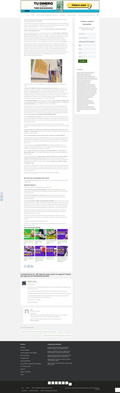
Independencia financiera (82, 93)
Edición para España (71, 15)
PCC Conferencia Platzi (25, 366)
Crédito (85, 78)
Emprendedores (91, 84)
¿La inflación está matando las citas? (50, 258)
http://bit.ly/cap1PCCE (34, 320)
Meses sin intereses (89, 97)
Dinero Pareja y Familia (85, 80)
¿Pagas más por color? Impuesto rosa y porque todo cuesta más (59, 352)
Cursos (33, 15)
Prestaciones (89, 101)
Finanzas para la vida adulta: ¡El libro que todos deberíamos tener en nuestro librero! (62, 259)
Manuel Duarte (51, 359)
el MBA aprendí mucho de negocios (32, 180)
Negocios (86, 99)
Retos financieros (90, 103)
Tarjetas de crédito (81, 109)
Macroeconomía (80, 97)
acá (46, 221)
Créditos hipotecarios (92, 78)
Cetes (86, 76)
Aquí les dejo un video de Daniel (30, 172)
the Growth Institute (41, 195)
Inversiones (92, 95)
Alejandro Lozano (31, 281)
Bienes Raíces (80, 74)
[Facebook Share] (25, 266)
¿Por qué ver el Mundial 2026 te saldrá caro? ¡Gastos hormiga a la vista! (40, 259)
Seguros (86, 105)
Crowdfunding (80, 78)
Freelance (88, 90)
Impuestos (94, 90)
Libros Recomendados (25, 361)
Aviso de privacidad (24, 350)
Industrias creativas (92, 93)
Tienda (21, 374)
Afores (78, 72)
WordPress (97, 389)
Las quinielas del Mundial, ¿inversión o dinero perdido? (51, 242)
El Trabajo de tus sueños (82, 84)
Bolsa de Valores (87, 74)
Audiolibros (62, 15)
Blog (28, 15)
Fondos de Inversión (81, 90)
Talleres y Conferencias (25, 371)
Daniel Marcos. (65, 41)
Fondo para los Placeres (92, 88)
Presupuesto (79, 103)
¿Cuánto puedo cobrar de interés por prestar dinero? (40, 242)
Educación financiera (81, 82)
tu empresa (93, 109)
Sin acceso (22, 369)
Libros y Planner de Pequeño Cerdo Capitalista (47, 15)
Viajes (78, 111)
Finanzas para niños (91, 86)
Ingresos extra (80, 95)
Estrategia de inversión (81, 86)
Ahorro (82, 72)
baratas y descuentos (89, 72)
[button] (98, 15)
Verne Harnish (53, 38)
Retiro (84, 103)
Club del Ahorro (91, 76)
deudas (78, 80)
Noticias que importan (81, 101)
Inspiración (86, 95)
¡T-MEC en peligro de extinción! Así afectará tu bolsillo (29, 259)
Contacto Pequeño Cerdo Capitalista (86, 15)
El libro (88, 82)
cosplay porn (50, 355)
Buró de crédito (80, 76)
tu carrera (88, 109)
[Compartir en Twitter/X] (28, 266)
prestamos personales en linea (54, 347)
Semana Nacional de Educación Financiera (85, 107)
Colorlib (90, 388)
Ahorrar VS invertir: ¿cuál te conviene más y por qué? (29, 242)
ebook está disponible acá (53, 189)
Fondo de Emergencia (81, 88)
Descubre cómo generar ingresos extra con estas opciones (62, 242)
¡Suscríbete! (83, 61)
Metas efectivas (80, 99)
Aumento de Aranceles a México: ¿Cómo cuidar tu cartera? (58, 348)
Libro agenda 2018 (24, 358)
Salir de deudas (80, 105)
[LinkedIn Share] (32, 266)
